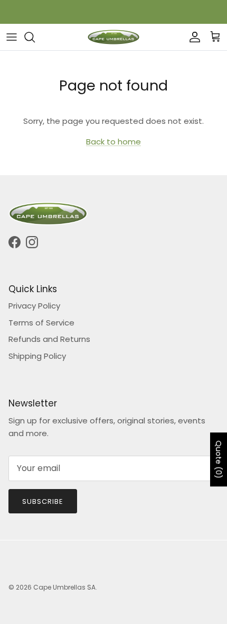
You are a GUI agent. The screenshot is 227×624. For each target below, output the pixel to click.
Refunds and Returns (49, 339)
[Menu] (11, 37)
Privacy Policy (34, 305)
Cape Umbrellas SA (64, 587)
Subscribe (42, 501)
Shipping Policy (37, 355)
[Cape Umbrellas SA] (113, 37)
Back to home (113, 141)
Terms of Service (41, 322)
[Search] (34, 37)
